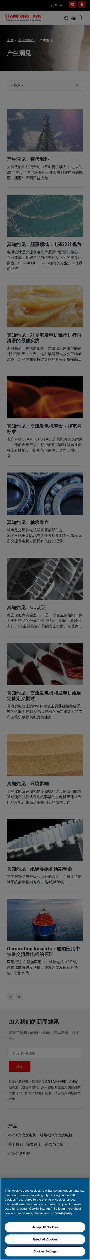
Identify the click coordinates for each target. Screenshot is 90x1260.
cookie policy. (64, 1213)
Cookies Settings (45, 1251)
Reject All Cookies (45, 1239)
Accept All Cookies (45, 1227)
